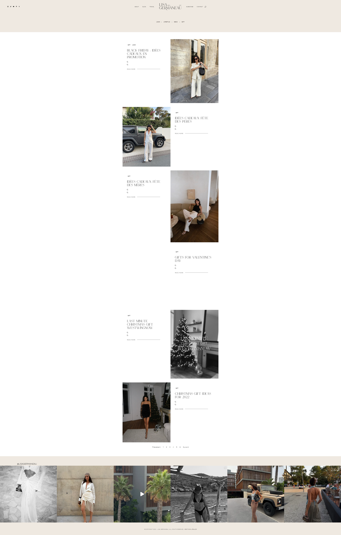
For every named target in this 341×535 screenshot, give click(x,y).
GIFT (183, 22)
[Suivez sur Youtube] (14, 7)
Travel (152, 6)
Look (134, 45)
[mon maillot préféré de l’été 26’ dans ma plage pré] (198, 494)
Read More (131, 69)
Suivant (186, 447)
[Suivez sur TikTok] (11, 7)
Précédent (156, 447)
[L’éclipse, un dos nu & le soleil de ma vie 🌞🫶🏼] (312, 494)
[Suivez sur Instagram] (8, 7)
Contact (200, 6)
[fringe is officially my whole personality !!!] (85, 494)
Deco (176, 22)
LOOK (158, 22)
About (137, 6)
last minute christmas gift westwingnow (140, 324)
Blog (144, 6)
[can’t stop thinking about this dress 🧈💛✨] (142, 494)
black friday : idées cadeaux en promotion (143, 53)
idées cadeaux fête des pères (191, 120)
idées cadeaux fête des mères (143, 183)
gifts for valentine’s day (193, 259)
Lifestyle (167, 22)
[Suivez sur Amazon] (19, 7)
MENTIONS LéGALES (191, 529)
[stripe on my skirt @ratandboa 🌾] (255, 494)
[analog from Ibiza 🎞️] (28, 494)
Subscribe (189, 6)
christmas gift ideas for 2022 (193, 395)
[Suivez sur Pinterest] (16, 7)
